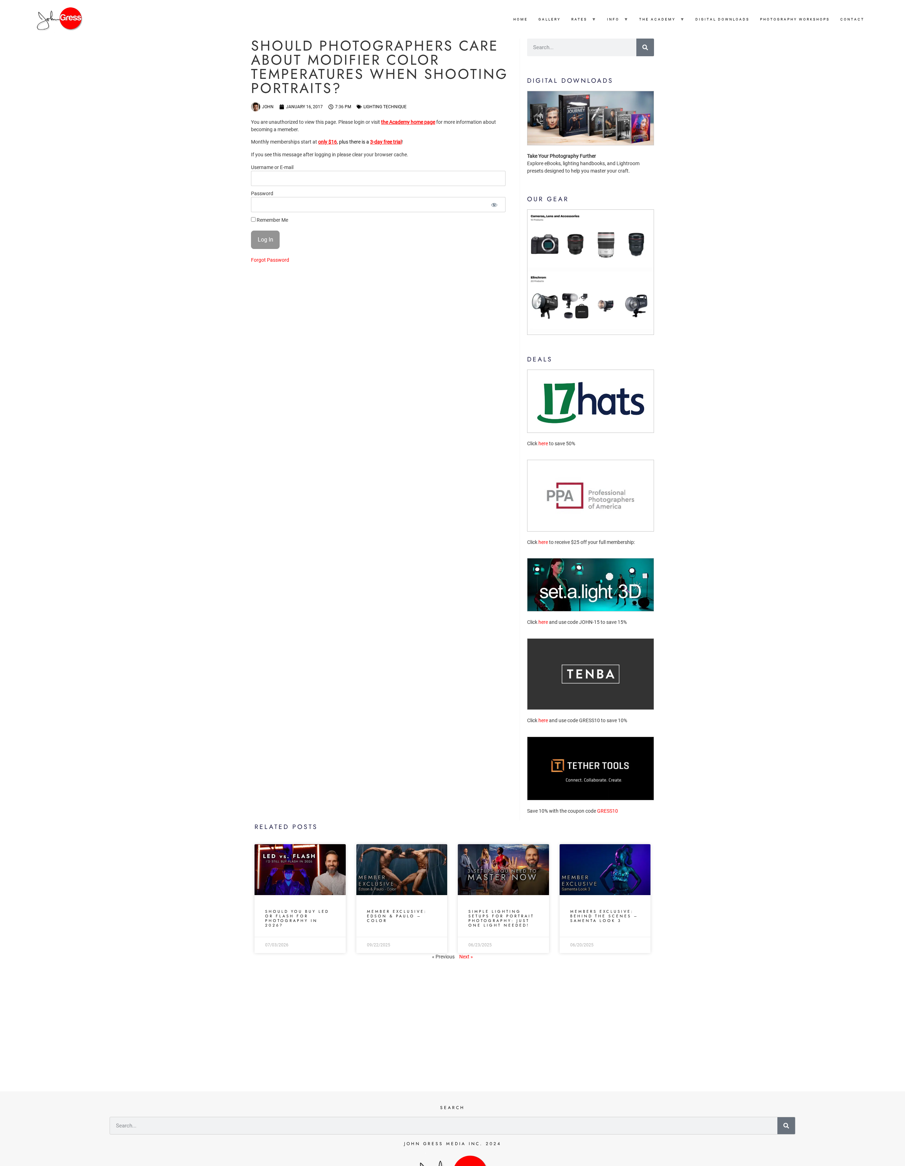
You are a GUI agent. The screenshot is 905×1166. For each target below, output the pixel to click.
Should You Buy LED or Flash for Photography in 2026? (297, 918)
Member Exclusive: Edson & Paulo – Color (397, 916)
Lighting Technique (385, 106)
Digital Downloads (722, 19)
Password (262, 194)
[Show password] (494, 204)
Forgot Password (270, 260)
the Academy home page (408, 122)
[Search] (645, 47)
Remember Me (272, 219)
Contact (852, 19)
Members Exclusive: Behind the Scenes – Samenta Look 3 (604, 916)
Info (613, 19)
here (543, 443)
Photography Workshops (795, 19)
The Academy (657, 19)
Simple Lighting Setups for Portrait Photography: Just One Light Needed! (501, 918)
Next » (466, 956)
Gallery (549, 19)
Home (520, 19)
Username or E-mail (272, 167)
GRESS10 (607, 811)
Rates (579, 19)
